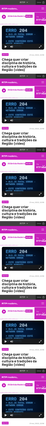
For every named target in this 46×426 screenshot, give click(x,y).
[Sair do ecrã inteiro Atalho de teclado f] (42, 423)
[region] (23, 213)
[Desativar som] (10, 423)
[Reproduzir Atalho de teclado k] (4, 423)
